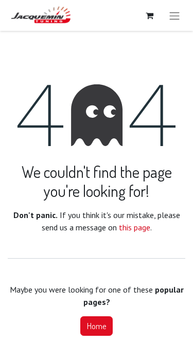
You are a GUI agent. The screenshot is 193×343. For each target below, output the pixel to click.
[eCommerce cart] (149, 15)
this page (134, 227)
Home (96, 326)
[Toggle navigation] (174, 15)
